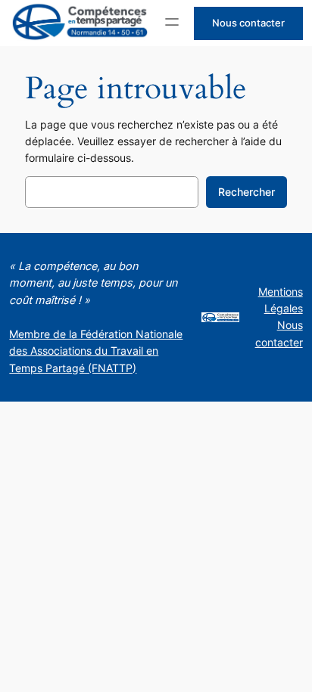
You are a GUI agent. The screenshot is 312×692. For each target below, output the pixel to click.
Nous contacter (248, 23)
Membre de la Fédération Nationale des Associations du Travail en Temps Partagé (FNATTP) (96, 350)
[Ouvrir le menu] (172, 22)
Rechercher (246, 191)
